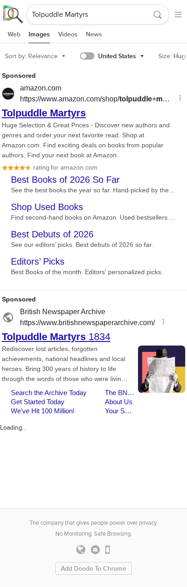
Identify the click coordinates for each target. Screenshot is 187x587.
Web (14, 34)
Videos (68, 34)
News (94, 34)
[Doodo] (13, 15)
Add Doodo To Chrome (93, 568)
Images (39, 34)
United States (117, 56)
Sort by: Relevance (31, 56)
